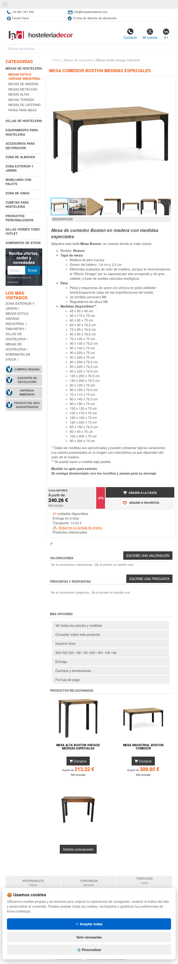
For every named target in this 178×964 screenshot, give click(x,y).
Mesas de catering (24, 105)
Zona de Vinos (17, 193)
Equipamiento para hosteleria (22, 132)
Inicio (56, 60)
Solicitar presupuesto (78, 849)
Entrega (61, 661)
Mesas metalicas (22, 89)
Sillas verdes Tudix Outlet (23, 231)
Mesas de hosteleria (24, 68)
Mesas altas (18, 94)
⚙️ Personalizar (89, 949)
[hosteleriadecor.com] (41, 31)
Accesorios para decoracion (20, 145)
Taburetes (15, 328)
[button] (166, 81)
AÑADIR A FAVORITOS (143, 503)
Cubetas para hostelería (17, 204)
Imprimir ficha (65, 643)
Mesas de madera (23, 84)
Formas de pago (67, 679)
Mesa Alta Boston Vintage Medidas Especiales (78, 746)
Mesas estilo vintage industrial (17, 318)
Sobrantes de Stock (23, 243)
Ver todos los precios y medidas (78, 625)
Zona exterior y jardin (19, 168)
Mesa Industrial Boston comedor (143, 746)
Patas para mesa (22, 110)
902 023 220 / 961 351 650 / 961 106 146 (86, 652)
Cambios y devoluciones (73, 670)
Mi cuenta (150, 37)
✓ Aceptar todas (89, 923)
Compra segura (27, 369)
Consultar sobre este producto (77, 634)
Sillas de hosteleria (24, 121)
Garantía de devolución (27, 380)
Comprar (80, 761)
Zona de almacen (20, 157)
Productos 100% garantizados (27, 405)
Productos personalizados (20, 218)
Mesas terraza (21, 99)
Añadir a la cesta (142, 493)
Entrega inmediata (27, 392)
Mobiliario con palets (18, 181)
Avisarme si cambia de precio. (80, 527)
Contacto (130, 37)
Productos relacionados (70, 532)
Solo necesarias (89, 937)
